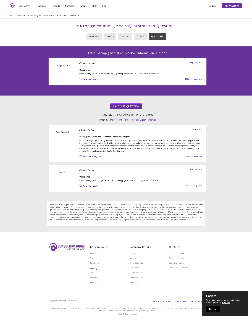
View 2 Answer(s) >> (92, 157)
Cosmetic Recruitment (178, 253)
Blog (105, 5)
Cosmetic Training (176, 263)
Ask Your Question (126, 106)
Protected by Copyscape (127, 314)
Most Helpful (116, 119)
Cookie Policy (196, 301)
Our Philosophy (136, 272)
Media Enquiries (136, 277)
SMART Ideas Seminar (178, 267)
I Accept (212, 309)
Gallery (125, 36)
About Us (133, 258)
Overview (94, 36)
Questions (157, 36)
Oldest (143, 119)
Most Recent (131, 119)
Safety (94, 5)
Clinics (140, 36)
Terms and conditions (161, 301)
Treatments (41, 5)
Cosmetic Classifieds (177, 258)
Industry (213, 5)
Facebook (94, 263)
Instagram (94, 253)
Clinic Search (25, 5)
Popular (152, 119)
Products (57, 5)
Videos (110, 36)
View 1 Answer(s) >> (92, 79)
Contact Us (134, 253)
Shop (84, 5)
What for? (226, 303)
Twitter (93, 258)
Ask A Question (232, 5)
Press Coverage (136, 263)
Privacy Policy (181, 301)
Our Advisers (135, 267)
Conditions (71, 5)
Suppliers (133, 282)
